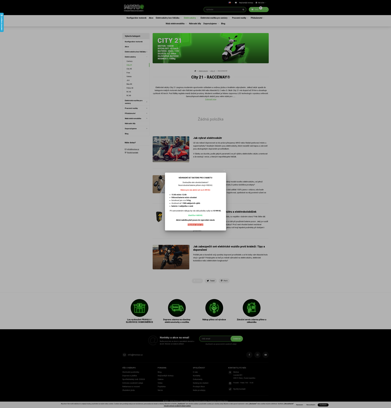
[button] (224, 170)
